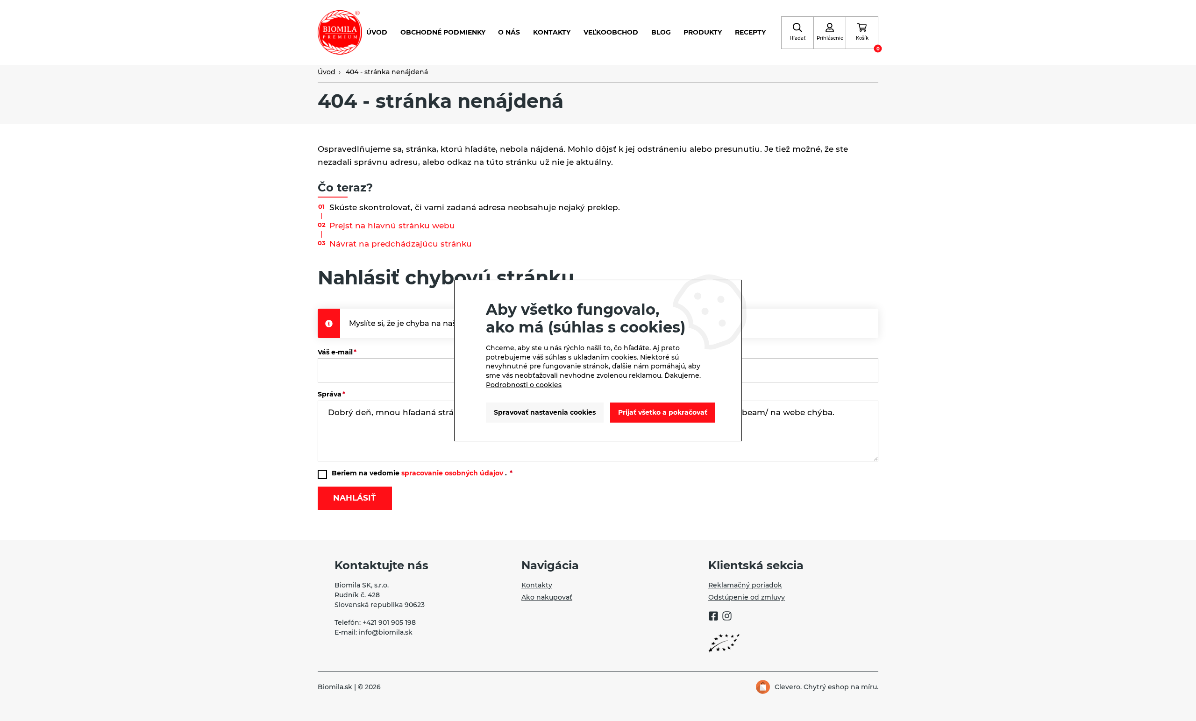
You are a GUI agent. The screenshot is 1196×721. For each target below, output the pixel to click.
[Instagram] (727, 617)
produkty (702, 32)
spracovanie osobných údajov (452, 473)
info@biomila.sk (386, 632)
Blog (661, 32)
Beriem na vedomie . (420, 473)
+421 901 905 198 (389, 622)
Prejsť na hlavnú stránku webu (392, 225)
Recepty (750, 32)
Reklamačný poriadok (745, 585)
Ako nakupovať (546, 597)
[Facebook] (713, 617)
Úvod (376, 32)
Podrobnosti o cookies (524, 385)
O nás (509, 32)
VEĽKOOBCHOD (611, 32)
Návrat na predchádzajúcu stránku (400, 243)
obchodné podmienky (442, 32)
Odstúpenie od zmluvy (746, 597)
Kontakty (551, 32)
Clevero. (788, 687)
